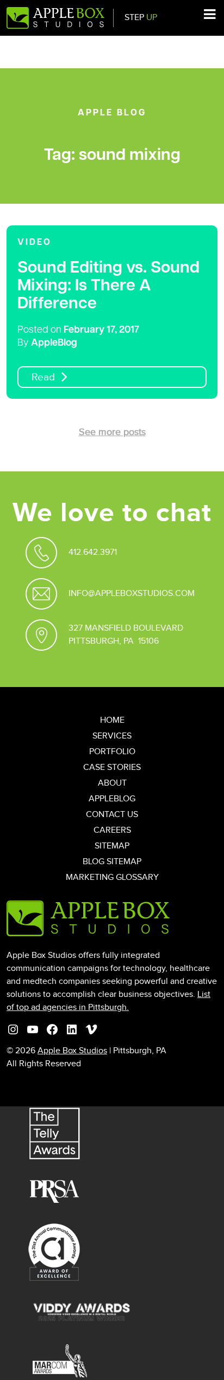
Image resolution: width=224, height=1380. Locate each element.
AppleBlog (54, 343)
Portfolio (112, 752)
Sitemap (112, 846)
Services (112, 736)
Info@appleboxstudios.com (132, 593)
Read (43, 377)
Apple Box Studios (72, 1051)
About (112, 783)
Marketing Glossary (112, 877)
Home (112, 720)
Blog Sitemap (112, 862)
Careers (112, 830)
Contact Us (112, 814)
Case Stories (112, 767)
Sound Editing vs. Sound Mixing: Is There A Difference (108, 286)
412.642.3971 (93, 552)
